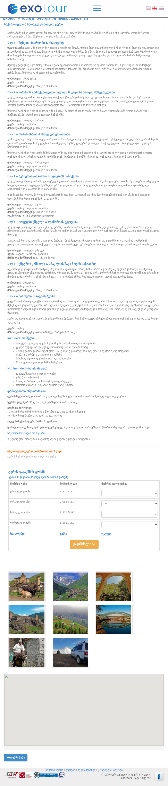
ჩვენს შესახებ (86, 770)
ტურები (70, 770)
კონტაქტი (104, 770)
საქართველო (54, 770)
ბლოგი (118, 770)
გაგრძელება (84, 544)
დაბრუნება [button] (17, 757)
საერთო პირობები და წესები (26, 433)
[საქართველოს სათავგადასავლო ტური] (27, 586)
